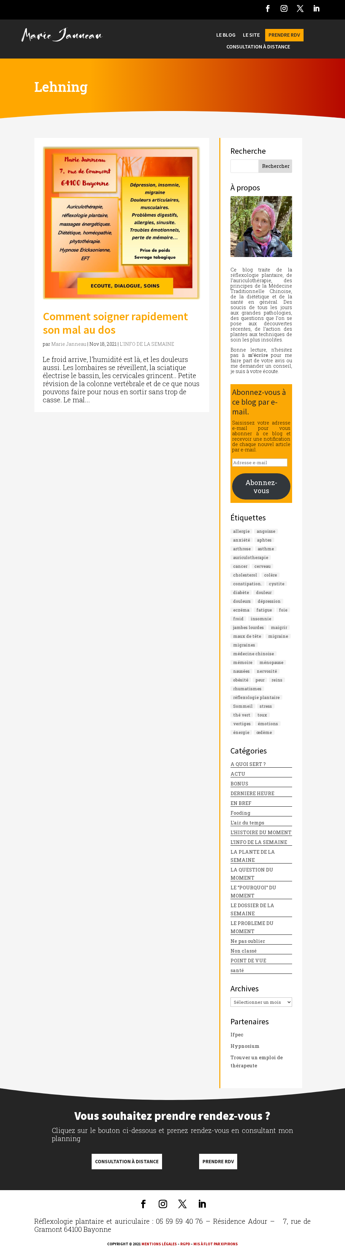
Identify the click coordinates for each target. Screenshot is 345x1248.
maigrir (279, 627)
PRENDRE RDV (284, 35)
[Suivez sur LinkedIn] (316, 8)
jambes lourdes (248, 627)
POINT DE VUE (248, 960)
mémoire (242, 662)
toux (262, 714)
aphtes (264, 540)
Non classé (243, 951)
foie (283, 610)
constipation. (247, 583)
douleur (264, 592)
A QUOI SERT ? (248, 764)
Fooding (240, 813)
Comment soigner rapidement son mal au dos (115, 323)
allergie (241, 531)
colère (270, 575)
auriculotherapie (250, 557)
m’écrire (258, 355)
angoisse (266, 531)
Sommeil (243, 706)
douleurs (242, 601)
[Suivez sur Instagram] (284, 8)
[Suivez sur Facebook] (268, 8)
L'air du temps (247, 822)
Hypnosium (244, 1046)
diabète (241, 592)
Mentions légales (159, 1244)
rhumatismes (247, 688)
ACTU (237, 774)
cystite (276, 583)
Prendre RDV (218, 1161)
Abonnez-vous (261, 486)
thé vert (241, 714)
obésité (240, 679)
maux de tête (247, 636)
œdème (264, 732)
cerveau (262, 566)
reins (277, 679)
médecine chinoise (253, 653)
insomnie (261, 618)
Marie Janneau (68, 344)
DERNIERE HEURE (252, 793)
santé (237, 970)
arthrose (242, 548)
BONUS (239, 783)
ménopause (271, 662)
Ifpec (236, 1034)
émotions (268, 723)
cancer (240, 566)
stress (266, 706)
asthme (266, 548)
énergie (241, 732)
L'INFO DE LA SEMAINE (147, 344)
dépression (269, 601)
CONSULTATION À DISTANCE (258, 47)
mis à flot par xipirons (215, 1244)
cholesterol (245, 575)
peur (259, 679)
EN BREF (240, 803)
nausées (241, 671)
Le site (251, 35)
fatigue (264, 610)
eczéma (241, 610)
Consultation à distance (127, 1161)
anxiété (241, 540)
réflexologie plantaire (256, 697)
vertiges (242, 723)
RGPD (185, 1244)
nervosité (267, 671)
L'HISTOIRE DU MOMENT (260, 832)
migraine (278, 636)
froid (238, 618)
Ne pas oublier (247, 941)
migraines (244, 645)
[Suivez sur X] (300, 8)
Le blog (226, 35)
